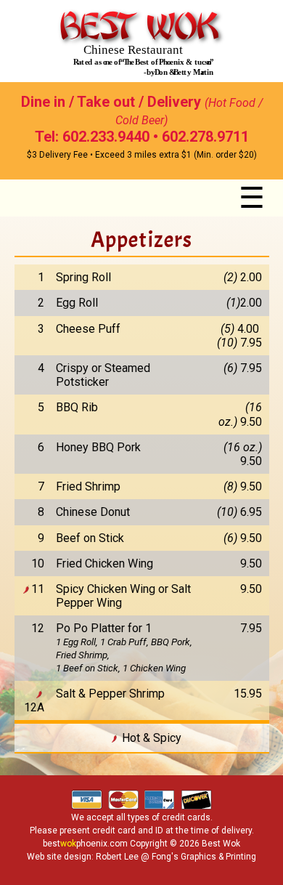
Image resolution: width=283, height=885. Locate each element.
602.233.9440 (105, 136)
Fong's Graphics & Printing (204, 857)
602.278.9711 (205, 136)
